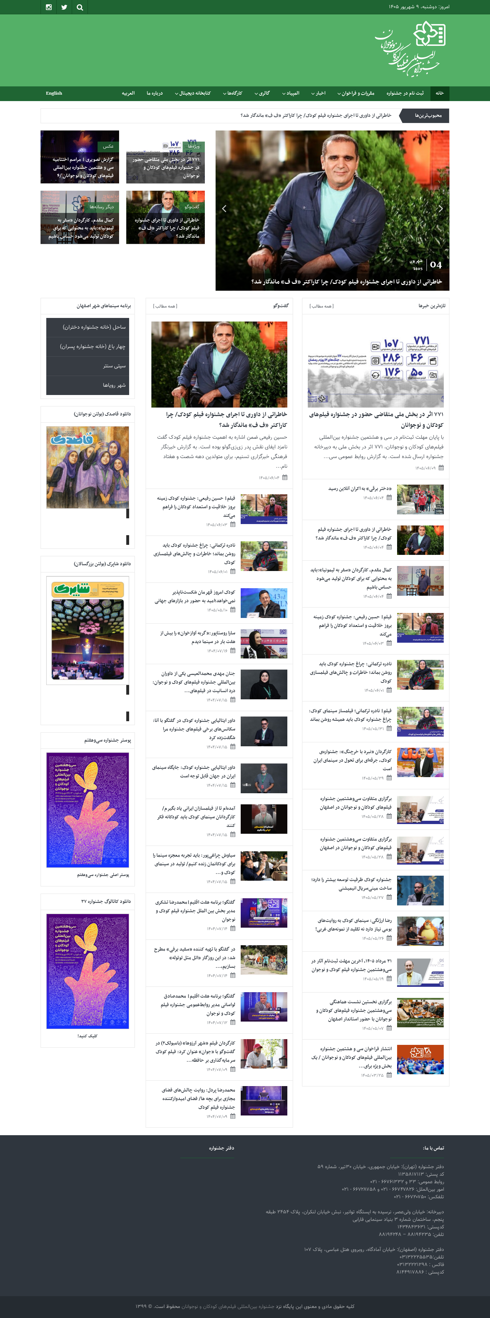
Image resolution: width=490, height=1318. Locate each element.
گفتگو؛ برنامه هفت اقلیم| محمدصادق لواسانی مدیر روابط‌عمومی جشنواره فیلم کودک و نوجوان (198, 1005)
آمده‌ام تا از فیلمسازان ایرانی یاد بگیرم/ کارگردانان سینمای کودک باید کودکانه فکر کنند (196, 817)
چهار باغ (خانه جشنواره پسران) (93, 347)
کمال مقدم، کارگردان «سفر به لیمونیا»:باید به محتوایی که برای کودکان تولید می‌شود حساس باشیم (300, 115)
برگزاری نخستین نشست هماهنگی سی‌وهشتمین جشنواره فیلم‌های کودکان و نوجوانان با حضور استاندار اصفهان (354, 1010)
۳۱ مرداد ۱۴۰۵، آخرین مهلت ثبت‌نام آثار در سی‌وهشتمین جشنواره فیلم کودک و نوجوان (351, 965)
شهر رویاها (114, 385)
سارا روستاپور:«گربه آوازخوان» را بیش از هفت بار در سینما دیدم (197, 637)
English (54, 93)
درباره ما (155, 93)
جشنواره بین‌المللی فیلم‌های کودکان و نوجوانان (228, 1307)
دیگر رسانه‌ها (102, 207)
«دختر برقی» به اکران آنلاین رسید (360, 489)
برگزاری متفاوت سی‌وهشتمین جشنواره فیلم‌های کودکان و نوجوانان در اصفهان (356, 803)
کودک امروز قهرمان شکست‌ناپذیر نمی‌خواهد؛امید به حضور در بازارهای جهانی (195, 596)
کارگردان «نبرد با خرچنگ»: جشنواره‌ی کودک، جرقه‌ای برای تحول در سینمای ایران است (353, 760)
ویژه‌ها (193, 146)
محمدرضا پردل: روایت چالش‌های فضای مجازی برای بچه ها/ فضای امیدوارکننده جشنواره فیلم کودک (198, 1099)
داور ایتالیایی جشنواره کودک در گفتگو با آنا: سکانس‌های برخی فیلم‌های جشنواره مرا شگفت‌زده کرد (194, 729)
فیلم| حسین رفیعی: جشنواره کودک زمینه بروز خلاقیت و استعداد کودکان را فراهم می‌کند (353, 625)
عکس (108, 146)
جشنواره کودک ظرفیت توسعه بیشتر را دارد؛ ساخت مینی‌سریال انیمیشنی (351, 884)
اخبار (320, 93)
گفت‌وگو (192, 207)
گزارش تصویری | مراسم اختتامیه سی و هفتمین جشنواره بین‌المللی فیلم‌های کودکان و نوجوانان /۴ (83, 168)
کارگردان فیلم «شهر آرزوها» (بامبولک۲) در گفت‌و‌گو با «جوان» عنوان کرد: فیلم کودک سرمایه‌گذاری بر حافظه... (195, 1052)
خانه (440, 93)
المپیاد (293, 93)
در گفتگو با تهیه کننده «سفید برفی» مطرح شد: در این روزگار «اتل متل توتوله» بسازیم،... (194, 958)
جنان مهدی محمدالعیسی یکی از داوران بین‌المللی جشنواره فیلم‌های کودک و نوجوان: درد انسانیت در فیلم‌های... (193, 682)
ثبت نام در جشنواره (405, 93)
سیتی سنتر (114, 366)
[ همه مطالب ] (322, 306)
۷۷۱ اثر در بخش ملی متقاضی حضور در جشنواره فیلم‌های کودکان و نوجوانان (165, 168)
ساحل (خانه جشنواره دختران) (94, 327)
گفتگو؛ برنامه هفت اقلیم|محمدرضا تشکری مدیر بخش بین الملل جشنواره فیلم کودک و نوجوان (195, 911)
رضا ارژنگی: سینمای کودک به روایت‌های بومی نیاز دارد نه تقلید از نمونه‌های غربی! (353, 925)
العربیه (128, 93)
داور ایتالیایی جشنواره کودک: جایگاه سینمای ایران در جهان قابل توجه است (193, 771)
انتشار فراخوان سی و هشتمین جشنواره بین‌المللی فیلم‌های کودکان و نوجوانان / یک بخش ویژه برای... (351, 1057)
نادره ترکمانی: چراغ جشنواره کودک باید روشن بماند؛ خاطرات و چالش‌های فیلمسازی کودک (351, 672)
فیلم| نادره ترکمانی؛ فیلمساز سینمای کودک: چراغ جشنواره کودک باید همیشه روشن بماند (350, 715)
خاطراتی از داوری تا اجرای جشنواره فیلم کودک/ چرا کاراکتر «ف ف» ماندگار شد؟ (363, 282)
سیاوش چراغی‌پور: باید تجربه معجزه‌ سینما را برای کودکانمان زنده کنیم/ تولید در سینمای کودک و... (194, 864)
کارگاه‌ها (234, 93)
